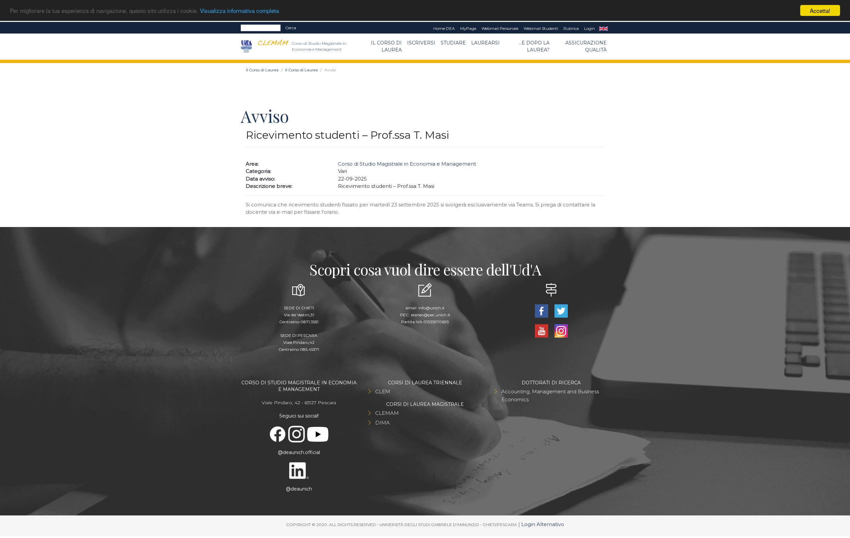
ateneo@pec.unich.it (430, 314)
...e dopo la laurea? (534, 46)
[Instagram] (561, 330)
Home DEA (444, 28)
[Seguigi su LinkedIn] (299, 470)
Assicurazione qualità (586, 46)
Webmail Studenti (541, 28)
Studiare (453, 43)
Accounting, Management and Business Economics (550, 395)
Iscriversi (421, 43)
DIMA (382, 423)
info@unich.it (431, 307)
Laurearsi (485, 43)
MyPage (468, 28)
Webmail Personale (499, 28)
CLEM (382, 391)
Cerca (290, 27)
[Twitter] (561, 310)
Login (589, 28)
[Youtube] (542, 330)
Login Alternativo (542, 524)
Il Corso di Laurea (386, 46)
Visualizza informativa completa (239, 11)
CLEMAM (387, 413)
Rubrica (571, 28)
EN (603, 28)
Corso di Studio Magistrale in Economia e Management (407, 164)
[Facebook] (542, 310)
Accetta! (820, 10)
